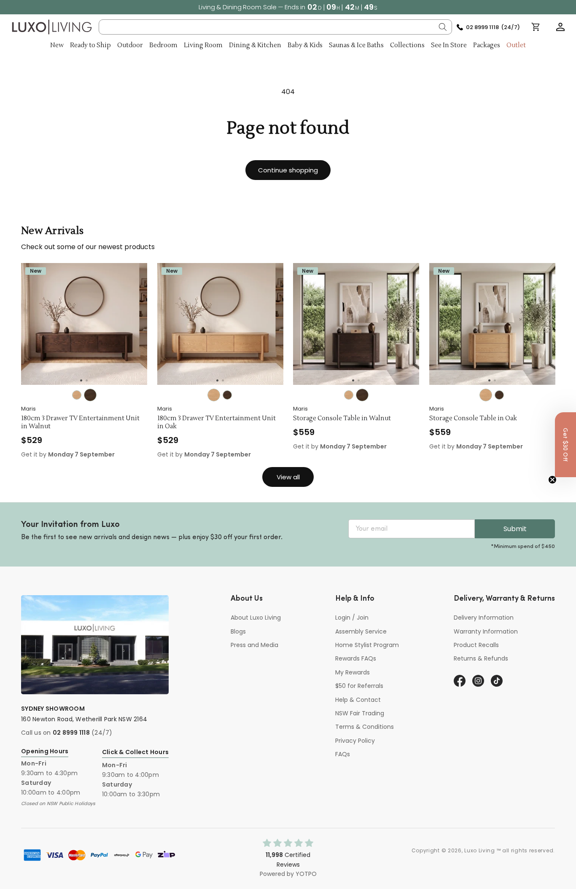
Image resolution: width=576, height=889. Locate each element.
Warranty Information (486, 631)
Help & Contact (358, 700)
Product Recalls (476, 645)
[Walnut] (90, 395)
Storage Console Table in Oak (473, 418)
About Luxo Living (256, 617)
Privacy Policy (355, 740)
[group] (84, 324)
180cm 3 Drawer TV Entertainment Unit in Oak (216, 422)
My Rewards (352, 672)
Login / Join (352, 617)
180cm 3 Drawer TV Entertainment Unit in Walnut (80, 422)
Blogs (238, 631)
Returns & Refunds (481, 658)
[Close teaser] (552, 479)
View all (288, 477)
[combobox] (275, 27)
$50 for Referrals (359, 686)
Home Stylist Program (367, 645)
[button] (560, 27)
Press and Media (254, 645)
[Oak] (76, 395)
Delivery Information (484, 617)
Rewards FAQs (355, 658)
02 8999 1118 (71, 732)
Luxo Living (479, 850)
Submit (515, 529)
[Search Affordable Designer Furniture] (442, 27)
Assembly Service (361, 631)
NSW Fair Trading (359, 713)
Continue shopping (288, 170)
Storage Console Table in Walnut (342, 418)
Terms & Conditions (364, 726)
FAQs (342, 754)
